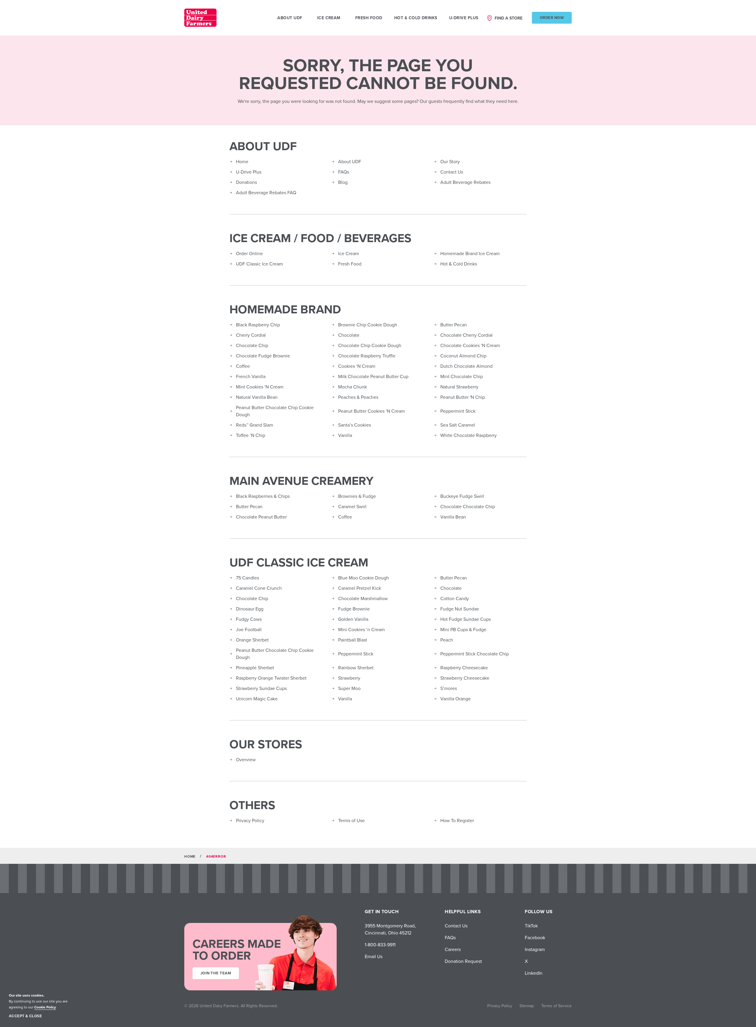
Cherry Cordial (251, 335)
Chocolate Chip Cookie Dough (369, 345)
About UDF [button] (289, 18)
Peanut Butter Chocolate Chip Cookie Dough (275, 411)
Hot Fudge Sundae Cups (465, 619)
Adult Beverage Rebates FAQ (266, 192)
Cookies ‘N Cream (356, 366)
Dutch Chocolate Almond (466, 366)
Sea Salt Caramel (457, 425)
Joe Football (249, 629)
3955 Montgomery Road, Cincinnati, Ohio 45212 (390, 929)
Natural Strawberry (459, 386)
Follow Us (539, 911)
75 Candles (247, 577)
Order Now (552, 17)
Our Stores (265, 744)
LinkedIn (533, 973)
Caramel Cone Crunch (259, 588)
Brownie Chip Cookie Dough (367, 324)
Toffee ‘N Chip (250, 435)
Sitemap (526, 1006)
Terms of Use (351, 820)
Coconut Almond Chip (463, 355)
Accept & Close (25, 1016)
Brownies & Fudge (357, 496)
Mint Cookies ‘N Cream (260, 386)
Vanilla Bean (453, 517)
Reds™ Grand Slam (254, 425)
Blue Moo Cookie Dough (363, 577)
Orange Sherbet (252, 639)
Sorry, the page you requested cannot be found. (378, 74)
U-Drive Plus (463, 18)
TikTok (531, 925)
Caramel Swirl (352, 506)
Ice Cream (348, 253)
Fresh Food (368, 18)
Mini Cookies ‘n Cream (361, 629)
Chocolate (348, 335)
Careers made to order (237, 949)
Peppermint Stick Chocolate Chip (474, 653)
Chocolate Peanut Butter (261, 517)
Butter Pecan (453, 324)
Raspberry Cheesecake (464, 667)
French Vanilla (250, 376)
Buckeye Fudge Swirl (462, 496)
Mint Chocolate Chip (461, 376)
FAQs (343, 172)
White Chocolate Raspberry (468, 435)
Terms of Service (556, 1006)
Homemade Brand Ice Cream (470, 253)
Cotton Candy (454, 598)
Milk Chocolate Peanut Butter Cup (373, 376)
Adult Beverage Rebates (465, 182)
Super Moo (349, 688)
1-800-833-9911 (380, 944)
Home (242, 161)
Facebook (535, 937)
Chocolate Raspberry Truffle (366, 355)
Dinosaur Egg (249, 608)
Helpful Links (463, 911)
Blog (343, 182)
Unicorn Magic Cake (257, 698)
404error (216, 856)
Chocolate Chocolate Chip (467, 506)
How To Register (457, 820)
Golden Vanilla (353, 619)
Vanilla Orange (455, 698)
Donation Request (463, 961)
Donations (246, 182)
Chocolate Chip (252, 345)
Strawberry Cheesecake (464, 678)
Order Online (249, 253)
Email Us (373, 956)
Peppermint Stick (457, 411)
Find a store (508, 18)
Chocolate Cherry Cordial (466, 335)
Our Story (450, 161)
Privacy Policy (250, 820)
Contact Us (451, 172)
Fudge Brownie (354, 608)
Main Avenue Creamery (301, 481)
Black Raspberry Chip (258, 324)
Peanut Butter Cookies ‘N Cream (371, 411)
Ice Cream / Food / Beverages (320, 238)
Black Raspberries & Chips (263, 496)
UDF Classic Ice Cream (259, 263)
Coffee (243, 366)
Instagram (535, 949)
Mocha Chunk (352, 386)
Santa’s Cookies (354, 425)
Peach (446, 639)
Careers (453, 949)
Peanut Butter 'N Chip (462, 397)
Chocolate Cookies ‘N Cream (470, 345)
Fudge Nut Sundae (459, 608)
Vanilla (345, 435)
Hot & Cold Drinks (415, 18)
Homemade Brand (285, 309)
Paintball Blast (352, 639)
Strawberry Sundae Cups (261, 688)
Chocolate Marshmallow (363, 598)
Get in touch (382, 911)
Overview (246, 759)
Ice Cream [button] (328, 18)
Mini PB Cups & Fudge (463, 629)
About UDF (263, 146)
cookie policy (45, 1007)
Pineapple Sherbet (255, 667)
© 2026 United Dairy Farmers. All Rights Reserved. (231, 1006)
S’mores (448, 688)
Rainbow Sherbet (356, 667)
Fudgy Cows (249, 619)
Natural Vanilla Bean (257, 397)
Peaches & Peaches (358, 397)
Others (252, 805)
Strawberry (349, 678)
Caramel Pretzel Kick (359, 588)
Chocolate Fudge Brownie (263, 355)
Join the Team (216, 973)
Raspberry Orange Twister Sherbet (271, 678)
